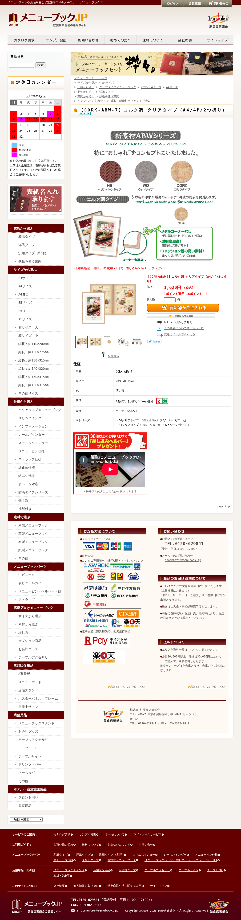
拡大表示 (113, 356)
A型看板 (24, 674)
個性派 (23, 500)
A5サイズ (25, 319)
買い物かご (219, 3)
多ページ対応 (28, 484)
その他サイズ (28, 393)
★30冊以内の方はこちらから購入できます (110, 491)
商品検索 (17, 56)
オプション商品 (29, 641)
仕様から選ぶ (23, 401)
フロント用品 (28, 797)
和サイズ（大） (29, 327)
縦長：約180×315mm (33, 385)
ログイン (172, 3)
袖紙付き (25, 509)
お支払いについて (119, 844)
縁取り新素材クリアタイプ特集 (130, 101)
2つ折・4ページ (151, 87)
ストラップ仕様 (29, 459)
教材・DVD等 (61, 875)
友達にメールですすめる (179, 334)
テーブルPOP (27, 748)
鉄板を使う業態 (29, 261)
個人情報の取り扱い (86, 885)
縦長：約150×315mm (33, 377)
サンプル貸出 (56, 40)
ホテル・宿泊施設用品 (30, 789)
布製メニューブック (33, 542)
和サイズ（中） (29, 335)
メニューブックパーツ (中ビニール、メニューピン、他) (181, 860)
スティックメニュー (33, 443)
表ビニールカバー (31, 583)
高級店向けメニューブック (33, 608)
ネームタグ (26, 773)
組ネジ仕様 (26, 476)
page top (223, 506)
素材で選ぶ (22, 517)
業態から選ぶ (23, 228)
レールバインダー (31, 434)
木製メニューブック (33, 525)
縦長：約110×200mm (33, 344)
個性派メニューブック (122, 860)
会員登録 (195, 3)
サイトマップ (217, 40)
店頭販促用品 (23, 665)
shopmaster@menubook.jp (183, 560)
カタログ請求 (24, 40)
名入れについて (115, 834)
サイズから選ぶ (25, 269)
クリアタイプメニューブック (39, 410)
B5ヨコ (23, 311)
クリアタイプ (90, 860)
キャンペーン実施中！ (91, 101)
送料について (153, 40)
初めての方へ (120, 40)
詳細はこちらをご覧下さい (128, 687)
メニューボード (29, 682)
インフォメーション (33, 426)
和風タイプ (26, 236)
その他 (23, 558)
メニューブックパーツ (30, 566)
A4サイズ (25, 286)
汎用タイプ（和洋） (33, 253)
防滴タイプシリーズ (33, 492)
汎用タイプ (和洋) (111, 854)
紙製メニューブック (33, 550)
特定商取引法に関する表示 (124, 885)
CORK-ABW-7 (150, 420)
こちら (191, 649)
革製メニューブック (33, 533)
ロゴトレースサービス (147, 834)
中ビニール (26, 575)
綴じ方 (23, 632)
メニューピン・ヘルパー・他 (39, 591)
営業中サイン (28, 707)
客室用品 (25, 806)
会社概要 (185, 40)
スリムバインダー (31, 418)
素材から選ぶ (28, 624)
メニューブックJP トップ (90, 78)
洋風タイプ (26, 245)
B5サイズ (25, 302)
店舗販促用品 (101, 870)
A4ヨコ (23, 294)
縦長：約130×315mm (33, 360)
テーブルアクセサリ (33, 657)
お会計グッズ (28, 649)
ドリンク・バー (29, 764)
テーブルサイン (29, 756)
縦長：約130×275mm (33, 352)
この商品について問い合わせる (184, 328)
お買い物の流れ (63, 844)
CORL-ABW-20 (151, 425)
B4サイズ (25, 278)
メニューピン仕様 (31, 451)
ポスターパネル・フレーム (38, 698)
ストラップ (26, 599)
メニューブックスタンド (36, 723)
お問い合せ (88, 40)
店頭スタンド (28, 690)
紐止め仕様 (26, 467)
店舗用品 (20, 715)
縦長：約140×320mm (33, 368)
